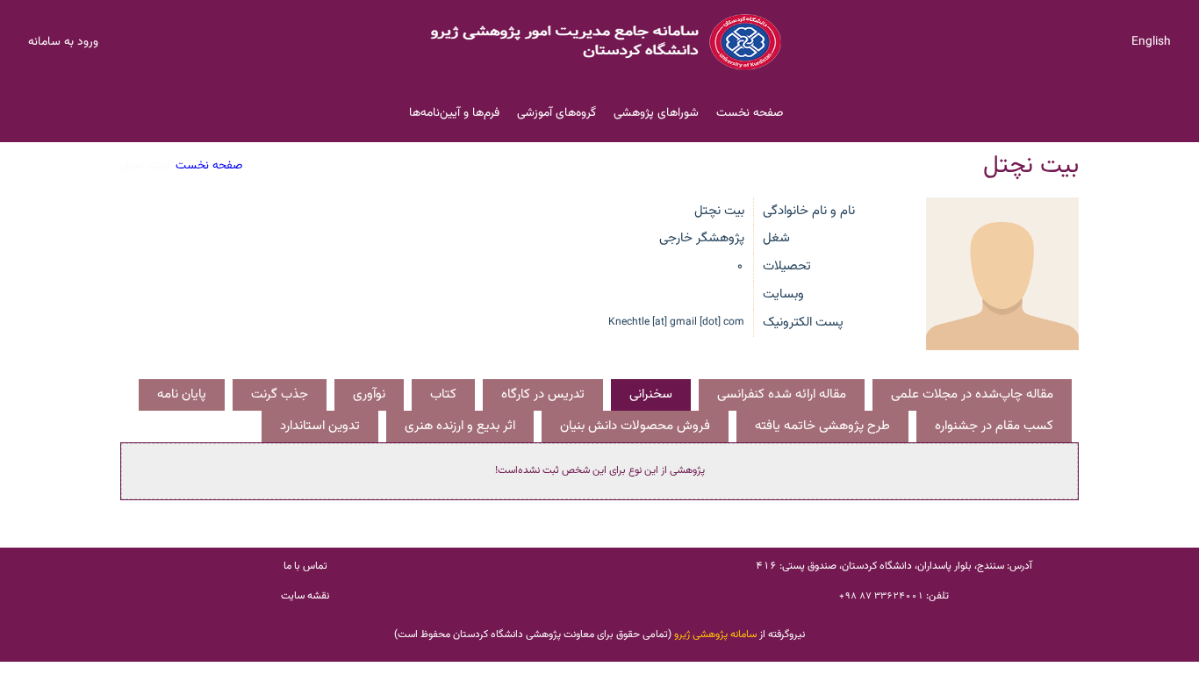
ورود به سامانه (63, 41)
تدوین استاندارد (320, 426)
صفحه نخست (749, 113)
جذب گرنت (279, 394)
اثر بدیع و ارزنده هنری (460, 426)
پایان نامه (181, 394)
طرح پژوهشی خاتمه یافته (822, 426)
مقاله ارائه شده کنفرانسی (781, 394)
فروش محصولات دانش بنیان (635, 426)
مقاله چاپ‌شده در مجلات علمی (972, 394)
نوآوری (369, 394)
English (1151, 41)
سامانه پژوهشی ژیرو (715, 634)
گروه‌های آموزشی (556, 113)
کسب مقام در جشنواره (994, 426)
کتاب (443, 394)
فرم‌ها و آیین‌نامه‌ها (454, 113)
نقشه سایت (305, 596)
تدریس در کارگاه (543, 394)
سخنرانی (650, 394)
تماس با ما (305, 566)
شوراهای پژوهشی (656, 113)
